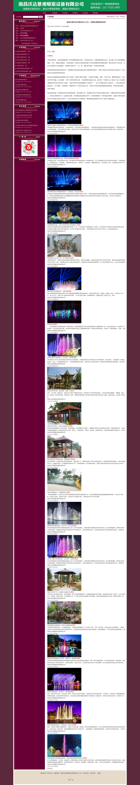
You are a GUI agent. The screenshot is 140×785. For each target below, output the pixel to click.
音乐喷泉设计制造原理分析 (23, 95)
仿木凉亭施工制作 (22, 60)
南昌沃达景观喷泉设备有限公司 (56, 131)
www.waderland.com (26, 40)
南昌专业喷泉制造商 (22, 71)
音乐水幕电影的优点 (21, 84)
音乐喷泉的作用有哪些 (21, 120)
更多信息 (49, 768)
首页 (44, 13)
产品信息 (54, 13)
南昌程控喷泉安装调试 (23, 68)
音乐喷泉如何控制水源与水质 (23, 115)
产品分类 (65, 13)
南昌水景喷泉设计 (22, 57)
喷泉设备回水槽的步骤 (21, 90)
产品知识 (75, 13)
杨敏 (99, 773)
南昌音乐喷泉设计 (22, 51)
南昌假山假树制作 (22, 63)
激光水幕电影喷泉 (22, 54)
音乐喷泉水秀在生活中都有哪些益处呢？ (27, 125)
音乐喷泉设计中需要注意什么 (23, 130)
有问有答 (85, 13)
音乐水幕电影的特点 (21, 79)
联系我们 (95, 13)
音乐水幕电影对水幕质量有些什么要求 (26, 110)
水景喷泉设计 (20, 65)
